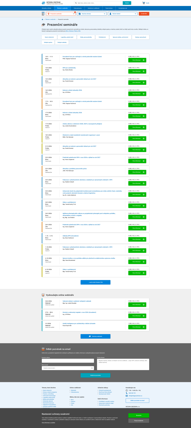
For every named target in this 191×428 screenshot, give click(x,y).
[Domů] (42, 19)
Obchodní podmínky (104, 405)
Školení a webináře (51, 19)
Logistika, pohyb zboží (49, 397)
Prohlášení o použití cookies (106, 401)
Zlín (72, 405)
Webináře (73, 390)
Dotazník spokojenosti (105, 390)
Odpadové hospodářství (49, 404)
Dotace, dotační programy (50, 392)
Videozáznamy (75, 392)
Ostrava (73, 401)
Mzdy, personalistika (48, 399)
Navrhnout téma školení (105, 392)
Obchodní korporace (48, 403)
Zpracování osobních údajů (106, 403)
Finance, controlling (48, 394)
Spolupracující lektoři (104, 394)
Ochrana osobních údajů (49, 406)
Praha (72, 403)
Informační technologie (49, 395)
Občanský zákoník (48, 401)
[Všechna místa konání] (75, 12)
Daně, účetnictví (47, 390)
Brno (72, 399)
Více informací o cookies (48, 422)
